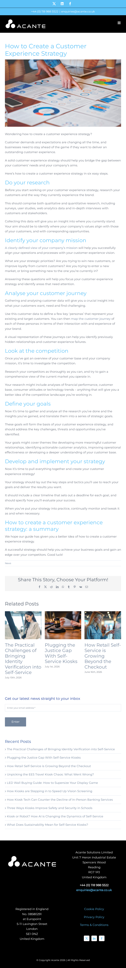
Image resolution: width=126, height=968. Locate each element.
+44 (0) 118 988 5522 (44, 11)
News (8, 563)
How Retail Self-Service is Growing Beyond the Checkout (102, 656)
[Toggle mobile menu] (119, 23)
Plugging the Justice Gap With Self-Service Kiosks (61, 653)
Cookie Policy (94, 909)
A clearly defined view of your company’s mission (41, 248)
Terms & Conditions (94, 925)
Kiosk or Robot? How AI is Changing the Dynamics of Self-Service (55, 816)
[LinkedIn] (94, 938)
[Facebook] (102, 938)
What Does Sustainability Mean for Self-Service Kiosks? (47, 825)
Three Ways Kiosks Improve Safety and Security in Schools (49, 808)
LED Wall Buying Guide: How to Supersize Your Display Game (52, 783)
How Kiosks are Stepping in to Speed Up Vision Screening (49, 791)
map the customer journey (91, 319)
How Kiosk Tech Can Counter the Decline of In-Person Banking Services (60, 799)
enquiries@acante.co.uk (78, 11)
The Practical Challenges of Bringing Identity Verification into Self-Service (23, 658)
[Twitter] (86, 938)
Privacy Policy (94, 917)
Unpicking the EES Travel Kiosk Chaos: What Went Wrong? (50, 774)
